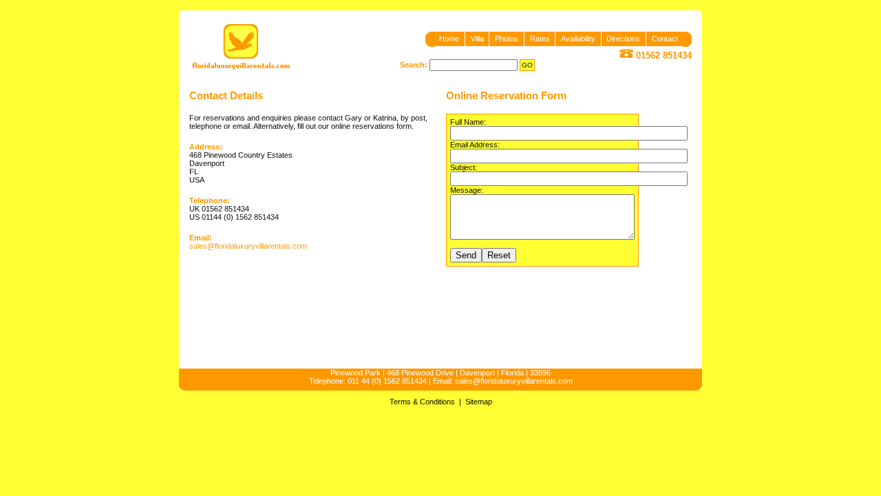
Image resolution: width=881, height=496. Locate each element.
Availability (578, 38)
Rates (540, 38)
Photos (506, 38)
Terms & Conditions (422, 401)
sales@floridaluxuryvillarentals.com (248, 246)
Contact (665, 38)
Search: (413, 65)
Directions (623, 38)
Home (449, 38)
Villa (477, 38)
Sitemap (478, 401)
